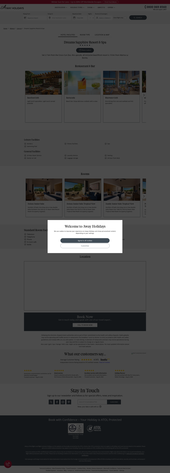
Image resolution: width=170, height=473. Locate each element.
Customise (85, 246)
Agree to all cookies (85, 240)
